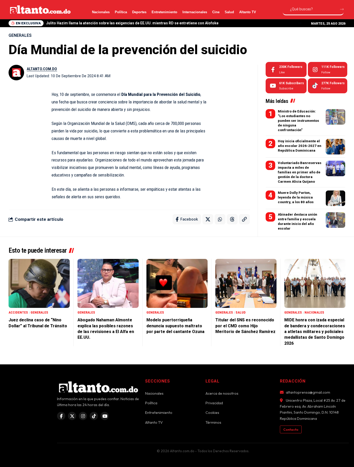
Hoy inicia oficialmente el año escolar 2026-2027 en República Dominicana (299, 145)
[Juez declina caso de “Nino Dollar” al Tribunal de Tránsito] (39, 283)
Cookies (212, 412)
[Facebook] (286, 69)
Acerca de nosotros (222, 393)
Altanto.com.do (42, 69)
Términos (213, 422)
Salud (229, 12)
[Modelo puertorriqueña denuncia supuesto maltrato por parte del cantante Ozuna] (177, 283)
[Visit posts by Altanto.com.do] (16, 72)
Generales (20, 35)
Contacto (290, 429)
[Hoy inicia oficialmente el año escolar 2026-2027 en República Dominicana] (335, 146)
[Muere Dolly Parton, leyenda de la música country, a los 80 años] (335, 198)
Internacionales (194, 12)
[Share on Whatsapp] (220, 219)
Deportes (139, 12)
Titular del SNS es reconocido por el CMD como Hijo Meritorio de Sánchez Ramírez (245, 325)
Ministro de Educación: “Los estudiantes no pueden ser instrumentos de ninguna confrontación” (298, 120)
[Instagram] (327, 69)
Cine (216, 12)
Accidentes (18, 312)
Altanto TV (247, 12)
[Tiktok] (327, 85)
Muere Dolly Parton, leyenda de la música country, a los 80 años (296, 197)
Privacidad (214, 403)
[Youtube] (286, 85)
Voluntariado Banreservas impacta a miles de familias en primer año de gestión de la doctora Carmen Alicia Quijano (299, 172)
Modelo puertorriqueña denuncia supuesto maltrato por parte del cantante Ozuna (175, 325)
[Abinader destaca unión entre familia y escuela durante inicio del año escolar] (335, 220)
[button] (299, 23)
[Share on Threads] (232, 219)
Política (121, 12)
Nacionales (101, 12)
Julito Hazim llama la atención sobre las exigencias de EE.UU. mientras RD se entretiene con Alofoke (132, 23)
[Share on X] (207, 219)
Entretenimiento (164, 12)
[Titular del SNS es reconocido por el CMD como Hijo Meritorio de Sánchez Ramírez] (246, 283)
